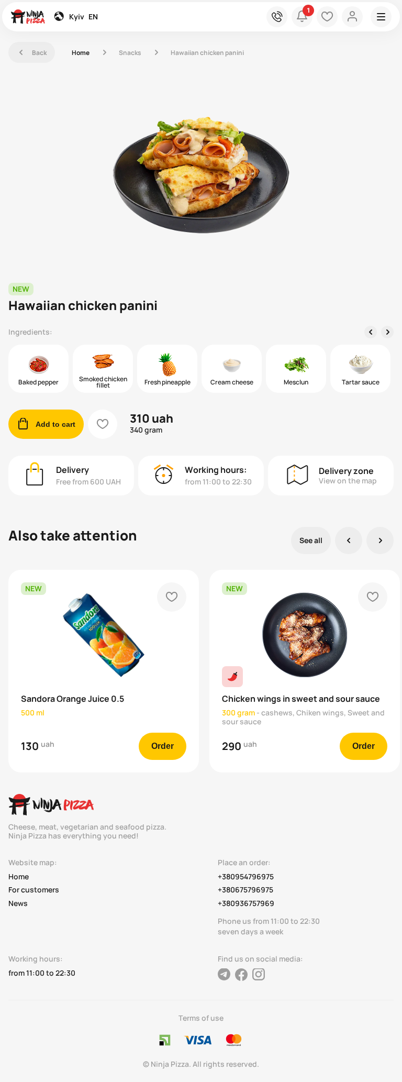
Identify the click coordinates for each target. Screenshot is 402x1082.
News (18, 903)
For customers (33, 890)
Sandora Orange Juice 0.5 (72, 698)
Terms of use (201, 1018)
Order (162, 746)
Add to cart (46, 423)
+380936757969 (246, 903)
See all (310, 540)
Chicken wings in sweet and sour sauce (301, 698)
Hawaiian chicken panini (207, 52)
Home (81, 52)
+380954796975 (246, 876)
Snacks (130, 52)
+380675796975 (245, 890)
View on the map (348, 480)
